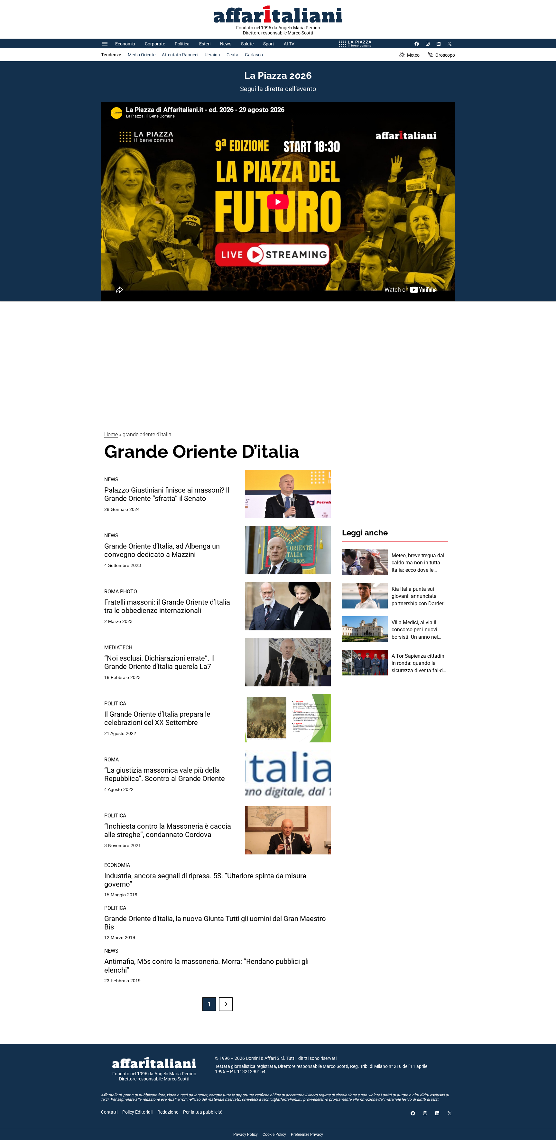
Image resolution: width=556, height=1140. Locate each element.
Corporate (155, 43)
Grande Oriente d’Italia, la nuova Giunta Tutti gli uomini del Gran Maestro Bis (215, 923)
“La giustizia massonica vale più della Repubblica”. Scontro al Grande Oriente (164, 774)
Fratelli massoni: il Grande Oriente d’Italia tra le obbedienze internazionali (167, 606)
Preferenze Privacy (307, 1134)
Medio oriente (141, 54)
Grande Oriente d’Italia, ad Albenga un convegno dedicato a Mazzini (162, 550)
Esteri (204, 43)
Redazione (167, 1112)
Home (111, 434)
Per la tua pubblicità (203, 1112)
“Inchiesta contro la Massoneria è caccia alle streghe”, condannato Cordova (167, 830)
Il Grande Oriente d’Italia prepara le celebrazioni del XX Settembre (157, 718)
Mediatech (118, 648)
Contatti (109, 1112)
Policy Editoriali (137, 1112)
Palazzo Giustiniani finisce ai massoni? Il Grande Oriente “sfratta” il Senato (166, 494)
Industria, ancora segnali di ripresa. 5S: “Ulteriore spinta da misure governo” (205, 880)
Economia (125, 43)
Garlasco (254, 54)
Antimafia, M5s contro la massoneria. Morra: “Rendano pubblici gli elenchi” (206, 965)
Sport (268, 43)
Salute (247, 43)
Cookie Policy (274, 1134)
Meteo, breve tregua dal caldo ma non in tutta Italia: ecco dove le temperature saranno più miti (419, 563)
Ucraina (212, 54)
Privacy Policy (245, 1134)
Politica (182, 43)
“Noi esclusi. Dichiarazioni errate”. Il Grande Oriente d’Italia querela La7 (159, 662)
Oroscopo (445, 55)
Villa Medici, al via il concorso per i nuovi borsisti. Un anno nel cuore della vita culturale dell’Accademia (419, 630)
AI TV (289, 43)
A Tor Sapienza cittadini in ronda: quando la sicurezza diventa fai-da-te (419, 663)
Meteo (413, 55)
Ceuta (232, 54)
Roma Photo (120, 592)
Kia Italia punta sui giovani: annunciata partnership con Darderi (418, 596)
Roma (111, 760)
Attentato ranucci (180, 54)
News (225, 43)
